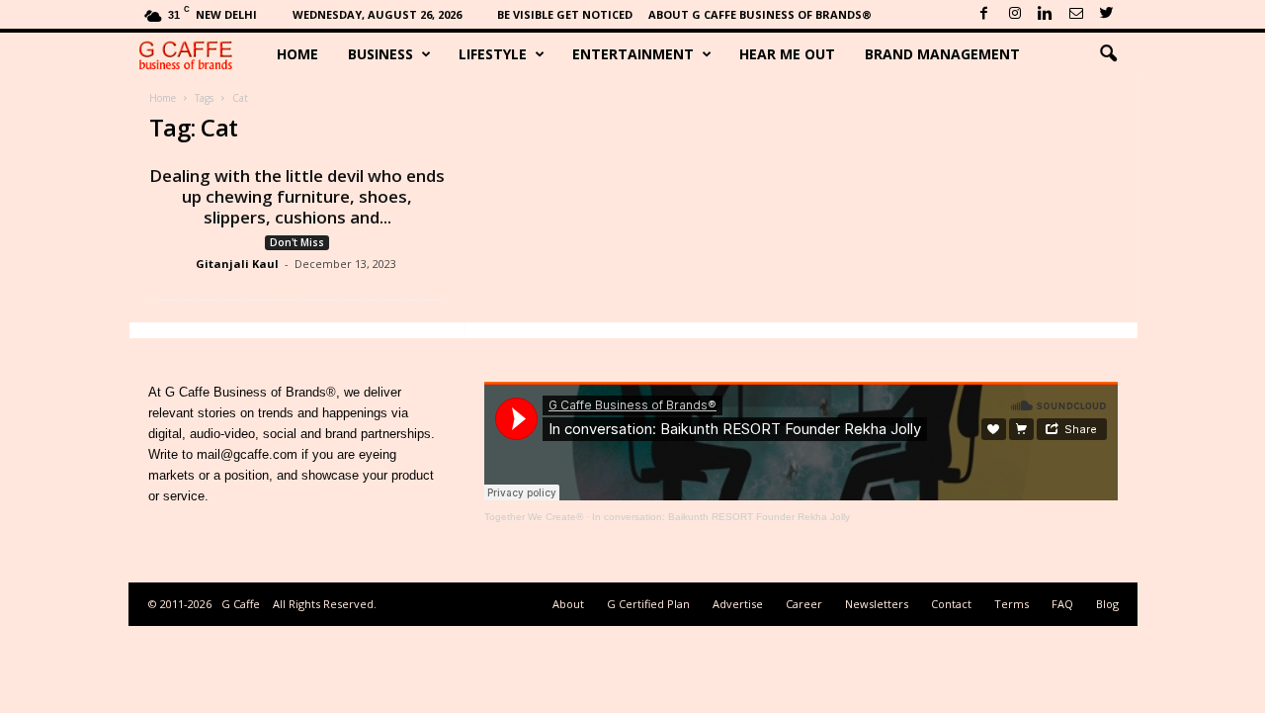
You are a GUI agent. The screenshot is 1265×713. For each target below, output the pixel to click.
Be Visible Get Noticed (564, 14)
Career (804, 603)
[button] (1108, 54)
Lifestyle (493, 54)
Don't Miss (297, 242)
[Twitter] (1107, 14)
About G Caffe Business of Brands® (760, 14)
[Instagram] (1015, 14)
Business (380, 54)
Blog (1107, 603)
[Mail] (1076, 14)
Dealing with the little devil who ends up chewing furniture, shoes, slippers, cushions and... (297, 196)
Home (297, 54)
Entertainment (633, 54)
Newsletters (876, 603)
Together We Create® (533, 516)
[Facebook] (984, 14)
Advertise (738, 603)
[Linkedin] (1045, 14)
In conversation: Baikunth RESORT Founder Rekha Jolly (721, 516)
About (568, 603)
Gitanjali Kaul (237, 263)
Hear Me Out (787, 54)
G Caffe (240, 603)
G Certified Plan (648, 603)
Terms (1011, 603)
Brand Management (942, 54)
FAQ (1062, 603)
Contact (951, 603)
